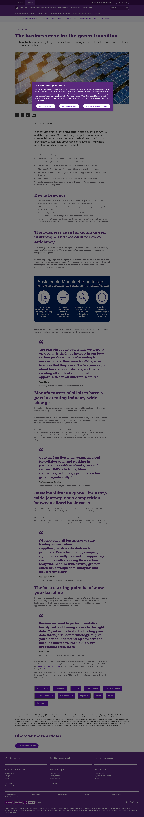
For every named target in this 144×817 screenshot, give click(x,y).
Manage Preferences (69, 106)
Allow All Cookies (45, 106)
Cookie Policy (40, 100)
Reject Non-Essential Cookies (96, 106)
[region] (72, 96)
